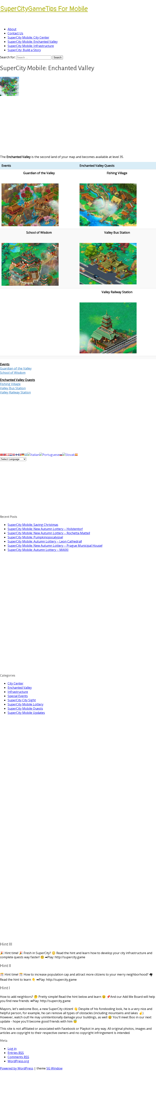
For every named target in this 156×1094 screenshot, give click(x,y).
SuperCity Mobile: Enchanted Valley (33, 42)
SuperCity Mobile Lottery (25, 704)
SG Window (54, 1068)
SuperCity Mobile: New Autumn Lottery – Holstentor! (45, 529)
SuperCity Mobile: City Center (28, 37)
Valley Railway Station (15, 392)
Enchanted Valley (20, 687)
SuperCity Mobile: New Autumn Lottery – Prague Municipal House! (55, 545)
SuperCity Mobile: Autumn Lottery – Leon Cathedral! (45, 541)
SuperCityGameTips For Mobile (44, 9)
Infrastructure (18, 692)
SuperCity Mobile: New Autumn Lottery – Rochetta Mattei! (49, 533)
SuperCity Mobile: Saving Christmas (33, 525)
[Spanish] (76, 454)
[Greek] (25, 454)
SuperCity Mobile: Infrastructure (31, 46)
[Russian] (60, 454)
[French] (19, 454)
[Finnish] (16, 454)
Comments (18, 1057)
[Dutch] (10, 454)
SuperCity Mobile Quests (25, 708)
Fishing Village (10, 384)
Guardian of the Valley (16, 368)
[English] (13, 454)
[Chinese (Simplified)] (1, 454)
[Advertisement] (78, 125)
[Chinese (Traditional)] (4, 454)
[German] (22, 454)
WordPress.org (18, 1061)
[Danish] (7, 454)
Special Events (18, 696)
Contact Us (15, 33)
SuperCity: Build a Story (24, 50)
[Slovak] (68, 454)
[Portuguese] (49, 454)
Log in (12, 1048)
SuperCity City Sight (22, 700)
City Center (15, 683)
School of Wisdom (12, 372)
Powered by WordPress (16, 1068)
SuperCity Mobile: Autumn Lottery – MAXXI (38, 550)
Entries (16, 1053)
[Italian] (33, 454)
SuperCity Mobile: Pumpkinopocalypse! (35, 537)
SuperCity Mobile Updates (26, 713)
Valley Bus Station (13, 388)
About (12, 29)
